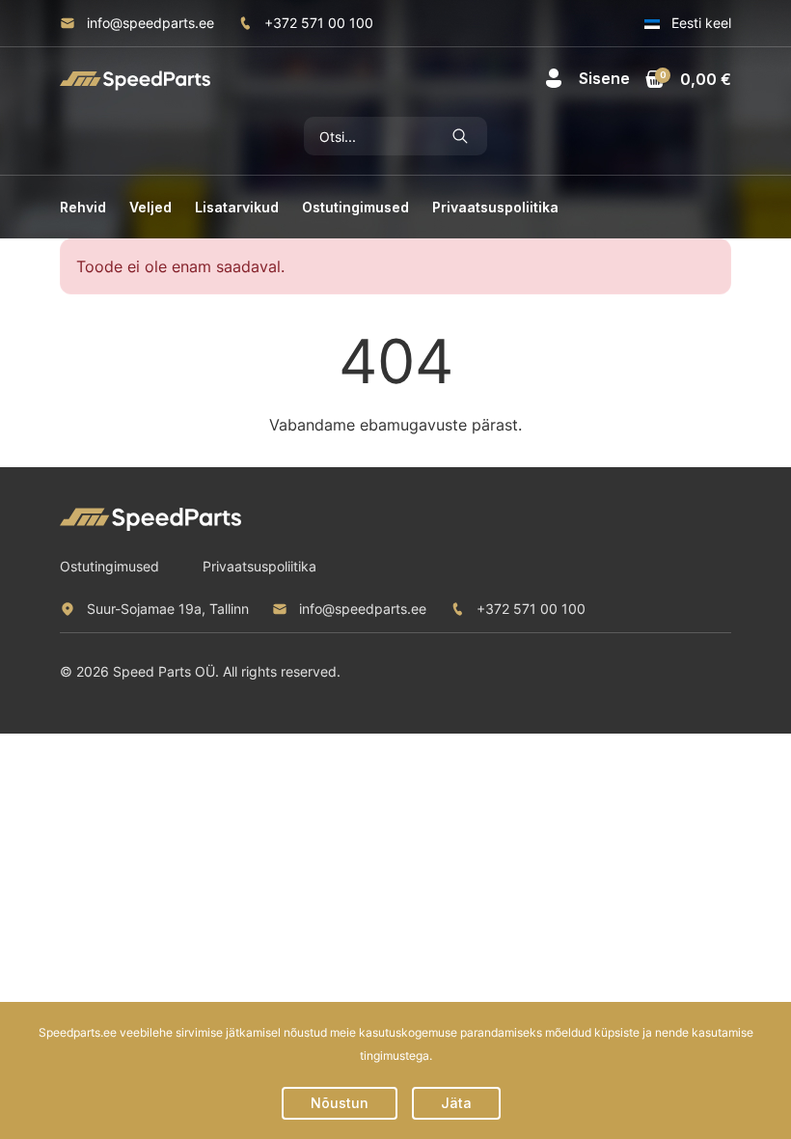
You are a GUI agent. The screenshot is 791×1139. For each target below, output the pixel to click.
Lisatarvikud (237, 207)
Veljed (150, 207)
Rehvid (83, 207)
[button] (587, 78)
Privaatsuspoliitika (495, 207)
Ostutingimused (355, 207)
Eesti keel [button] (699, 22)
